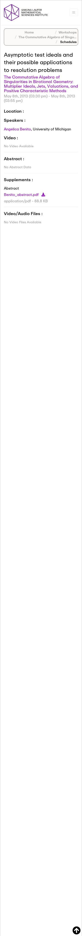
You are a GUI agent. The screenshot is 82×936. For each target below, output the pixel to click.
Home (29, 32)
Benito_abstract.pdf (22, 194)
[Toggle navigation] (73, 12)
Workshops (68, 32)
